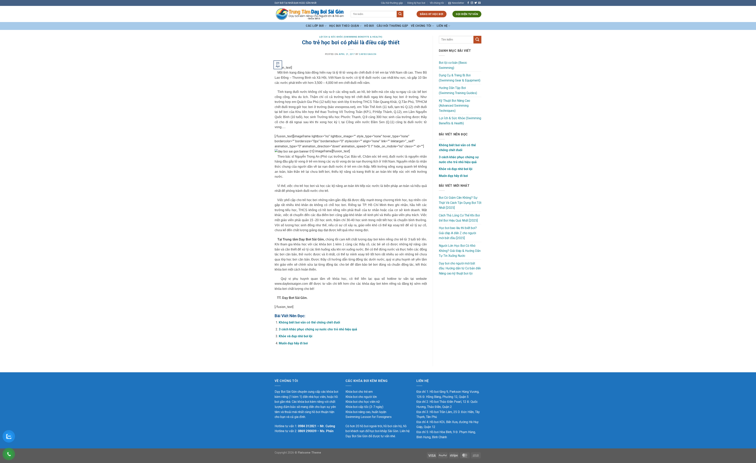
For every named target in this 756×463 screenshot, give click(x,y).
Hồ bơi (369, 26)
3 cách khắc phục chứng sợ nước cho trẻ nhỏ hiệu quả (318, 329)
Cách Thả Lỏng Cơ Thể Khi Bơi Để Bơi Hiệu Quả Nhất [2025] (459, 217)
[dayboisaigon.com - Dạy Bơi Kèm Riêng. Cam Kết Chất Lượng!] (310, 14)
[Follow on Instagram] (472, 3)
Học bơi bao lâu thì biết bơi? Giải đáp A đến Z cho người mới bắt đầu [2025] (458, 233)
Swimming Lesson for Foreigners (369, 417)
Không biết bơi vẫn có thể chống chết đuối (309, 322)
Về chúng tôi (437, 2)
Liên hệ (442, 26)
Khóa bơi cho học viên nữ (363, 402)
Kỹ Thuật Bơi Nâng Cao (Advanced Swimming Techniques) (454, 106)
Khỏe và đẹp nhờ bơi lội (295, 336)
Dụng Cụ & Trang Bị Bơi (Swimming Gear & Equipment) (459, 77)
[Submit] (400, 14)
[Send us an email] (479, 3)
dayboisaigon (367, 54)
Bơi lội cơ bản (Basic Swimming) (453, 65)
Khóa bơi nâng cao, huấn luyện (366, 412)
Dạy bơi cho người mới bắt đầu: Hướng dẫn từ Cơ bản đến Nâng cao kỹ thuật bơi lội (460, 268)
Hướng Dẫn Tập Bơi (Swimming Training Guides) (458, 90)
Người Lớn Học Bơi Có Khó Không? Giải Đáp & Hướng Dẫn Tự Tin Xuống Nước (460, 251)
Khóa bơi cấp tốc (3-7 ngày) (364, 407)
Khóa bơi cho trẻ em (359, 392)
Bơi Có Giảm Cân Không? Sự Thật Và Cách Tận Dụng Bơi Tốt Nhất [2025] (460, 203)
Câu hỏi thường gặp (392, 2)
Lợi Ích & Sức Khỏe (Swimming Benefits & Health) (350, 37)
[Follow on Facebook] (468, 3)
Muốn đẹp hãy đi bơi (293, 343)
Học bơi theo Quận (344, 26)
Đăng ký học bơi (416, 2)
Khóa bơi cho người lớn (361, 397)
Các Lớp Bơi (315, 26)
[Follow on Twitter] (475, 3)
